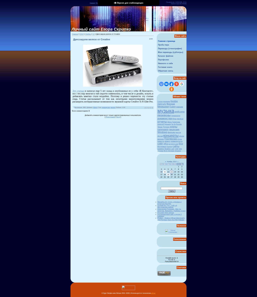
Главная (92, 3)
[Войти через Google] (181, 84)
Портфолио (170, 139)
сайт (172, 149)
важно (167, 141)
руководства (106, 107)
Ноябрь (88, 34)
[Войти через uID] (161, 84)
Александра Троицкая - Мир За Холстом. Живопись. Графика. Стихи (171, 210)
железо (113, 107)
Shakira (167, 149)
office (165, 144)
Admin (95, 107)
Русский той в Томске (166, 212)
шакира (161, 149)
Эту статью (78, 91)
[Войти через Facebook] (171, 84)
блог (181, 144)
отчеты (162, 121)
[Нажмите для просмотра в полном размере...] (113, 86)
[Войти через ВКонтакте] (166, 84)
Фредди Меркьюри (166, 105)
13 (93, 34)
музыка (166, 111)
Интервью (162, 147)
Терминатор (175, 116)
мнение (161, 139)
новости (161, 141)
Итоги (180, 139)
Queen (172, 107)
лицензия (174, 129)
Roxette (179, 124)
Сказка (160, 101)
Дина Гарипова (173, 122)
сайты (176, 146)
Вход (118, 117)
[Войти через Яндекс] (176, 84)
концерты (171, 136)
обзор (181, 136)
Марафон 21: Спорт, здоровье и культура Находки (169, 203)
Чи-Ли (173, 124)
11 (165, 172)
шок (176, 144)
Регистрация (110, 117)
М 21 (165, 151)
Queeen (169, 146)
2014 (81, 34)
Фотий (160, 136)
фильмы (171, 132)
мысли (178, 132)
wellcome (180, 111)
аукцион (178, 151)
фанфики (166, 101)
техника (160, 151)
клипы (173, 126)
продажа (171, 151)
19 (168, 174)
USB (176, 149)
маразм (179, 107)
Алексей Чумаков (164, 124)
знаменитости (176, 141)
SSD (180, 149)
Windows (162, 132)
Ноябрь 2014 (172, 161)
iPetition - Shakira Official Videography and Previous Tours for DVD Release (171, 219)
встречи (172, 144)
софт (160, 143)
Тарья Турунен (164, 127)
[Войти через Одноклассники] (171, 89)
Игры (174, 119)
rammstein (163, 129)
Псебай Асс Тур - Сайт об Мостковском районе (167, 206)
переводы (164, 115)
